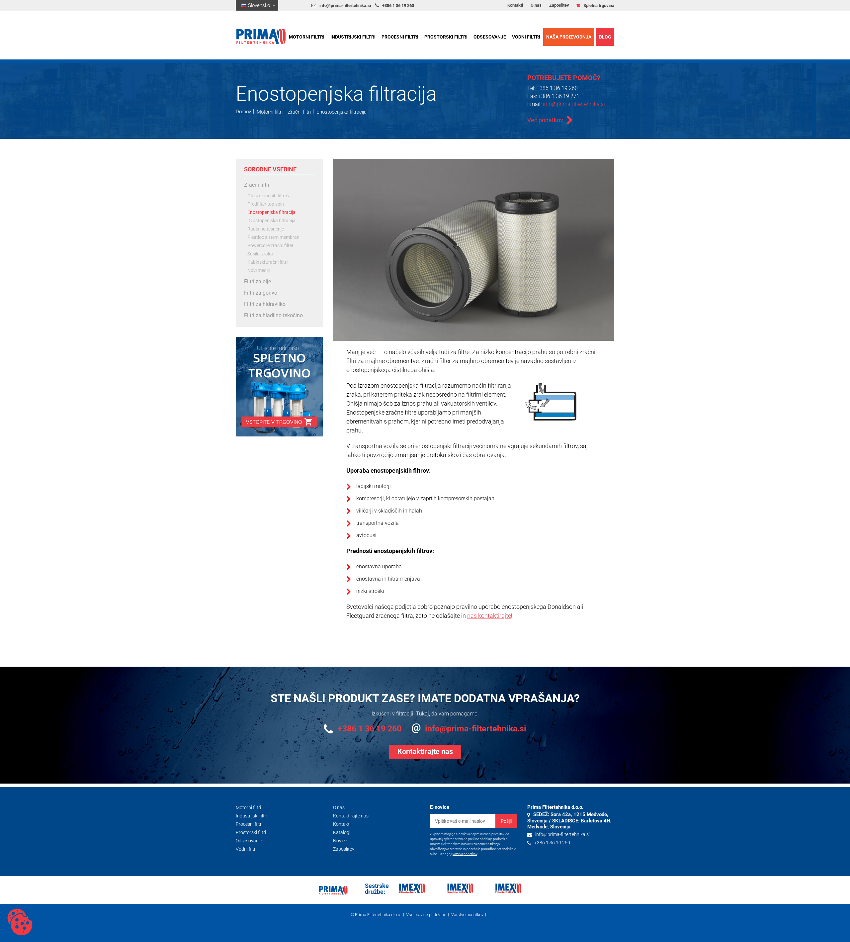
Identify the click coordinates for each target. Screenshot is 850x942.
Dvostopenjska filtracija (271, 220)
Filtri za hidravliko (265, 304)
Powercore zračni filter (270, 245)
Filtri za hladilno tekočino (273, 315)
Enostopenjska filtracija (341, 112)
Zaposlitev (559, 5)
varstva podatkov (465, 854)
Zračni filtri (299, 112)
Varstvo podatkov (467, 914)
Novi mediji (258, 270)
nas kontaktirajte (489, 615)
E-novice (439, 807)
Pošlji (506, 821)
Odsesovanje (489, 37)
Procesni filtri (400, 37)
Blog (605, 37)
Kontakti (515, 5)
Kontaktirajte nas (351, 815)
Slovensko (259, 5)
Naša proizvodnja (568, 37)
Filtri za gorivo (260, 293)
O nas (536, 5)
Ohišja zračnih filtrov (268, 195)
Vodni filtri (526, 37)
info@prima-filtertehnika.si (345, 5)
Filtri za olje (257, 281)
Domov (243, 111)
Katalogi (341, 832)
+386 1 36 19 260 (398, 5)
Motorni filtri (306, 37)
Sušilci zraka (260, 253)
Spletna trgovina (598, 5)
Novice (340, 840)
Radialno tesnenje (265, 229)
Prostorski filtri (446, 37)
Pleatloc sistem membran (273, 237)
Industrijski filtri (353, 37)
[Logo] (264, 36)
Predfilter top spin (265, 204)
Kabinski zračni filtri (267, 262)
